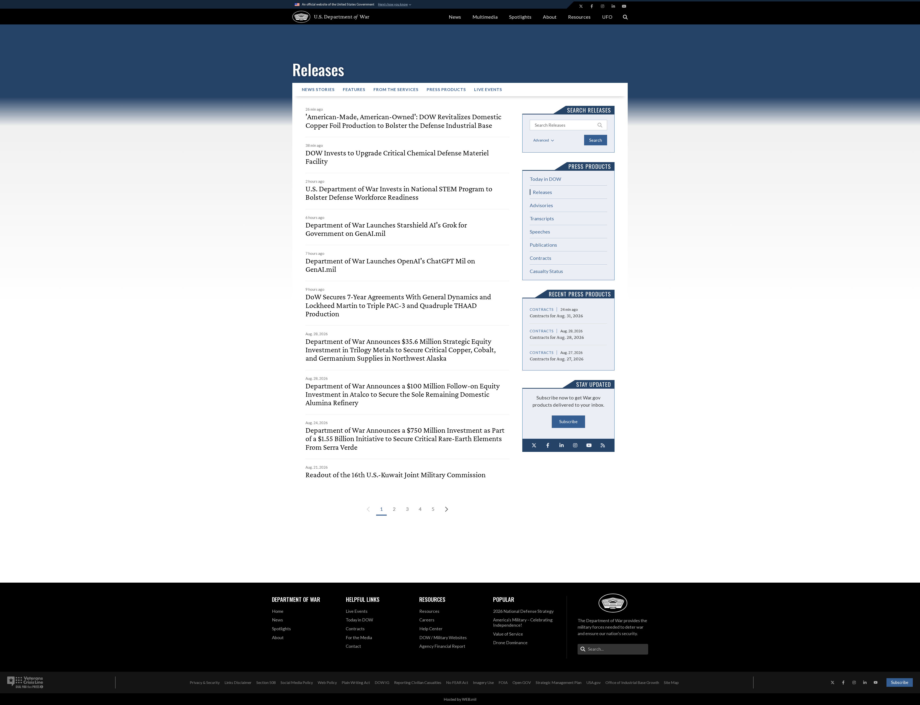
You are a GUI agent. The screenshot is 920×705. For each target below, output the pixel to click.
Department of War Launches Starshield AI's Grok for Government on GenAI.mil (386, 229)
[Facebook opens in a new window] (591, 6)
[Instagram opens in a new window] (602, 6)
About (550, 17)
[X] (534, 445)
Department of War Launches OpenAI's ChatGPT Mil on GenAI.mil (390, 265)
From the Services (396, 89)
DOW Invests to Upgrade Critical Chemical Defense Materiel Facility (397, 157)
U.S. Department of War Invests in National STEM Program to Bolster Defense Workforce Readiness (398, 193)
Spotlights (520, 17)
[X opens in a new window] (581, 6)
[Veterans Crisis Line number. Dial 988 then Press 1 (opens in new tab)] (25, 682)
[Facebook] (548, 445)
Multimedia (485, 17)
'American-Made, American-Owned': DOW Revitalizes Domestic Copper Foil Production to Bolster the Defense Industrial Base (403, 121)
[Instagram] (575, 445)
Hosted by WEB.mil (460, 699)
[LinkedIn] (562, 445)
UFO (607, 17)
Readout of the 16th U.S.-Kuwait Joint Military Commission (395, 475)
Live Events (488, 89)
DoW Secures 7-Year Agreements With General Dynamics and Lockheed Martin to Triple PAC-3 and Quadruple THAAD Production (398, 305)
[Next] (446, 509)
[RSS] (603, 445)
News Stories (318, 89)
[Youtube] (589, 445)
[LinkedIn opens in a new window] (613, 6)
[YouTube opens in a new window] (624, 6)
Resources (579, 17)
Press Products (446, 89)
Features (354, 89)
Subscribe (568, 421)
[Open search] (625, 16)
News (455, 17)
